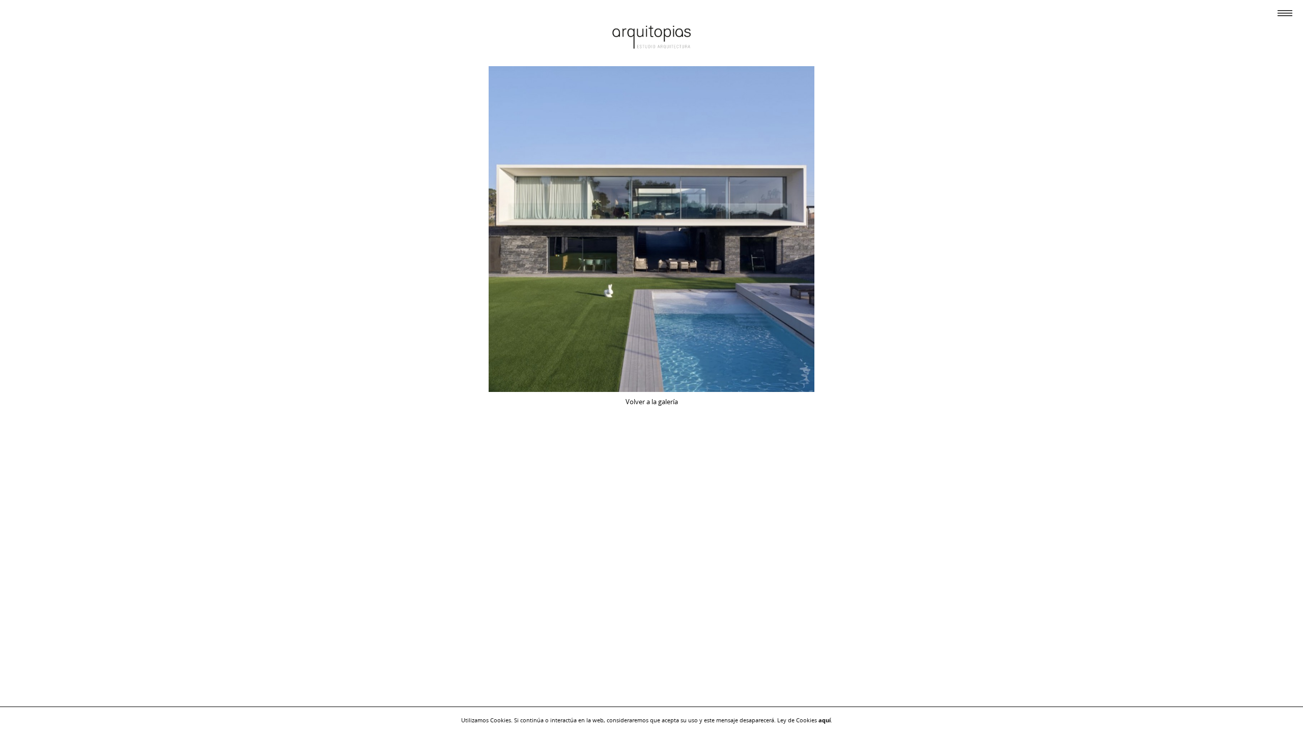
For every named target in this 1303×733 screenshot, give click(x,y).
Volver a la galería (652, 401)
